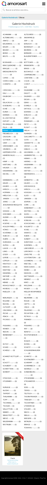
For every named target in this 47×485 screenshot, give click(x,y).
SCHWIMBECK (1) (32, 366)
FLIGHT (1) (30, 127)
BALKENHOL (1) (11, 44)
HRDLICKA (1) (10, 195)
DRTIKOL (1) (31, 109)
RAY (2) (28, 329)
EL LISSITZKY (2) (9, 118)
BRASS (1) (29, 68)
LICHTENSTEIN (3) (32, 257)
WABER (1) (8, 412)
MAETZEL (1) (30, 264)
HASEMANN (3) (32, 164)
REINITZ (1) (32, 332)
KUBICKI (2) (10, 236)
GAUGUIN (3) (9, 137)
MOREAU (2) (10, 289)
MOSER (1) (31, 289)
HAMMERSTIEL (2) (33, 155)
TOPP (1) (8, 400)
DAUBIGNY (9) (12, 97)
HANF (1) (8, 161)
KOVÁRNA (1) (10, 233)
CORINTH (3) (9, 84)
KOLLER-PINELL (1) (12, 226)
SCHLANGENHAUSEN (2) (32, 351)
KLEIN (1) (30, 214)
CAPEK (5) (8, 78)
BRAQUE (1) (10, 68)
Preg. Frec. (43, 478)
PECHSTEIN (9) (31, 313)
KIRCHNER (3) (12, 214)
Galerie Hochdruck (10, 17)
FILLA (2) (7, 127)
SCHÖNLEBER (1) (33, 359)
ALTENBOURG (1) (12, 38)
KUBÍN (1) (9, 239)
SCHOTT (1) (10, 363)
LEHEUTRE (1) (32, 254)
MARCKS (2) (10, 267)
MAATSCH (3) (9, 264)
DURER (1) (9, 112)
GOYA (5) (30, 140)
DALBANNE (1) (31, 90)
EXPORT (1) (9, 121)
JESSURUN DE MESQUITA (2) (12, 206)
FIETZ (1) (30, 124)
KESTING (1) (31, 211)
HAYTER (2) (33, 171)
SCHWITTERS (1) (11, 369)
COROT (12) (34, 85)
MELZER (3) (9, 279)
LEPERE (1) (11, 257)
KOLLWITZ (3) (31, 226)
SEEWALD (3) (31, 369)
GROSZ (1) (30, 146)
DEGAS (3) (29, 99)
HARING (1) (30, 161)
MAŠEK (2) (30, 270)
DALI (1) (8, 93)
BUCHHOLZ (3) (31, 72)
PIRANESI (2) (33, 321)
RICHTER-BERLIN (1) (33, 336)
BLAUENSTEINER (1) (33, 57)
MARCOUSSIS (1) (32, 267)
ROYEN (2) (29, 344)
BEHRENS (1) (30, 50)
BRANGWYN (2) (31, 65)
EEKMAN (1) (31, 112)
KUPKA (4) (8, 245)
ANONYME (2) (29, 38)
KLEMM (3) (9, 217)
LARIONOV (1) (32, 251)
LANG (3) (8, 251)
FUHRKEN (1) (30, 133)
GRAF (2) (9, 143)
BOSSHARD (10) (12, 62)
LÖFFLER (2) (10, 261)
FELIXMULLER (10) (12, 124)
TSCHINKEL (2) (11, 403)
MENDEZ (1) (31, 279)
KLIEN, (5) (11, 220)
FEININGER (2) (31, 121)
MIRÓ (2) (29, 282)
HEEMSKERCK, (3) (33, 175)
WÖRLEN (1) (33, 421)
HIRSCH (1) (31, 189)
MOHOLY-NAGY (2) (12, 285)
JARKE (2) (9, 202)
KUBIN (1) (29, 236)
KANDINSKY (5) (32, 208)
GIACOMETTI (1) (33, 137)
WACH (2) (29, 412)
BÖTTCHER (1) (31, 62)
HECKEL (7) (9, 174)
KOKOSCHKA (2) (32, 223)
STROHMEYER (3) (34, 382)
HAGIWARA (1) (31, 152)
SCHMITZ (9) (30, 356)
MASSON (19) (31, 273)
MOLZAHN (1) (32, 285)
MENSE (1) (8, 282)
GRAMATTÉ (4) (32, 143)
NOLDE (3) (29, 301)
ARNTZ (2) (8, 41)
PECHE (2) (9, 313)
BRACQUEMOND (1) (12, 65)
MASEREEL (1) (10, 273)
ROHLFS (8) (31, 341)
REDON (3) (9, 332)
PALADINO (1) (32, 310)
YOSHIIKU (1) (32, 428)
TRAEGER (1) (31, 400)
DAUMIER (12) (32, 96)
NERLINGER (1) (10, 298)
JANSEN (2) (11, 199)
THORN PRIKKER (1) (33, 397)
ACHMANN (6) (10, 34)
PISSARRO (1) (10, 326)
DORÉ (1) (9, 109)
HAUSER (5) (30, 168)
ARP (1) (28, 41)
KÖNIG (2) (10, 230)
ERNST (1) (29, 118)
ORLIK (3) (29, 307)
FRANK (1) (8, 130)
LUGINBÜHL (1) (32, 261)
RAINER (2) (9, 329)
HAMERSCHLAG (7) (12, 156)
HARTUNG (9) (10, 164)
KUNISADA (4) (11, 242)
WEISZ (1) (8, 418)
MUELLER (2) (9, 292)
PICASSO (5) (9, 319)
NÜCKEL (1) (8, 304)
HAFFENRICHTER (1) (12, 152)
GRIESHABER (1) (10, 146)
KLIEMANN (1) (32, 217)
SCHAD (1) (9, 347)
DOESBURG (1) (11, 106)
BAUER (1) (9, 47)
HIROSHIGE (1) (29, 186)
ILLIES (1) (29, 195)
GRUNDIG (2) (9, 149)
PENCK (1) (8, 316)
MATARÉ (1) (9, 276)
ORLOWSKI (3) (10, 310)
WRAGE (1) (30, 424)
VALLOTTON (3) (10, 409)
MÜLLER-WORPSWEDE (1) (32, 293)
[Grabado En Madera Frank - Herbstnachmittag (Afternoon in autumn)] (12, 446)
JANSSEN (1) (30, 199)
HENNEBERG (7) (10, 180)
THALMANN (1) (10, 397)
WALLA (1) (30, 415)
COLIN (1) (29, 81)
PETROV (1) (31, 316)
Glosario (36, 478)
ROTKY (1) (8, 344)
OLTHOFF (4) (9, 307)
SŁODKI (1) (9, 390)
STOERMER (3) (10, 381)
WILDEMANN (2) (12, 421)
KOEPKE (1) (9, 223)
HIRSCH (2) (10, 189)
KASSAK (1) (9, 211)
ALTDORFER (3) (32, 34)
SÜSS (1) (29, 387)
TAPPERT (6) (10, 393)
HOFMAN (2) (10, 192)
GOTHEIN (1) (10, 140)
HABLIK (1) (30, 149)
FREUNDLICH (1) (10, 133)
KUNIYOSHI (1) (32, 242)
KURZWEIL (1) (30, 245)
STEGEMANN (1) (33, 378)
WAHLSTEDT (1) (11, 415)
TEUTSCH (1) (31, 393)
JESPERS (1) (30, 202)
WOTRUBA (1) (10, 424)
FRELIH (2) (30, 130)
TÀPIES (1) (30, 390)
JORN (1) (29, 205)
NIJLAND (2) (8, 301)
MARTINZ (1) (9, 270)
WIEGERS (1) (30, 418)
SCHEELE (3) (9, 350)
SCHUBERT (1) (10, 366)
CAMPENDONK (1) (33, 75)
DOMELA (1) (30, 106)
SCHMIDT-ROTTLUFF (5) (12, 357)
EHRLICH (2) (30, 115)
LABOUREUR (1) (33, 248)
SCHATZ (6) (32, 347)
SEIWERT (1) (12, 372)
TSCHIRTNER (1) (32, 403)
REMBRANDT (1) (12, 336)
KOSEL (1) (31, 230)
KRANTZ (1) (30, 233)
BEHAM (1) (10, 50)
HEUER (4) (9, 183)
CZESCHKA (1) (11, 90)
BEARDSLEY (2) (32, 47)
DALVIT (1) (30, 93)
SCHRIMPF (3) (31, 363)
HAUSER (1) (9, 168)
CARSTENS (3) (31, 78)
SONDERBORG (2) (33, 373)
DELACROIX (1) (11, 102)
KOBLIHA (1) (32, 220)
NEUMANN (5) (31, 298)
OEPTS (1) (29, 304)
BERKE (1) (9, 53)
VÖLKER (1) (29, 409)
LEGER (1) (9, 254)
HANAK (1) (30, 158)
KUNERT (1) (31, 239)
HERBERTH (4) (31, 180)
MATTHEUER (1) (33, 276)
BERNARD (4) (32, 53)
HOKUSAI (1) (32, 192)
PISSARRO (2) (31, 326)
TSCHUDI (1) (8, 406)
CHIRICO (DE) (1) (11, 81)
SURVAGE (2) (10, 387)
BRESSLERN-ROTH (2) (10, 73)
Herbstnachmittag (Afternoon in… (12, 461)
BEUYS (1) (9, 56)
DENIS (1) (30, 102)
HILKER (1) (31, 183)
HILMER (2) (10, 186)
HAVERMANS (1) (10, 171)
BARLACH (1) (30, 44)
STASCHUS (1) (10, 378)
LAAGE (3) (9, 248)
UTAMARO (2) (29, 406)
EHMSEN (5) (10, 115)
